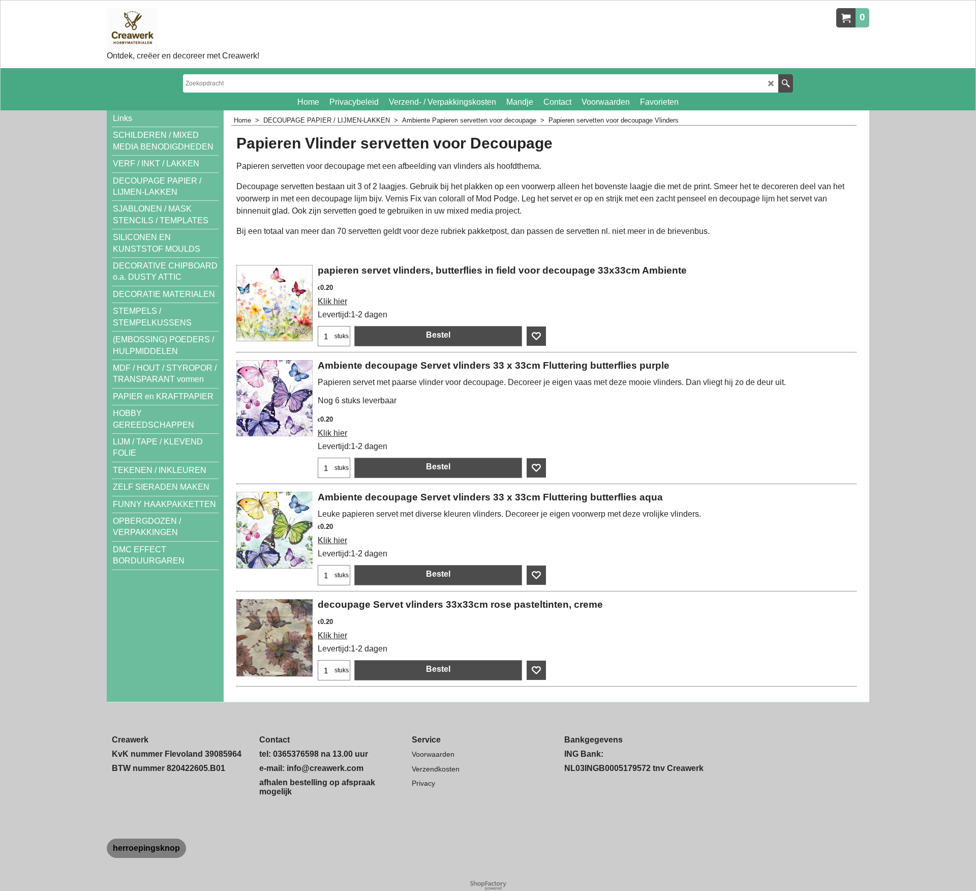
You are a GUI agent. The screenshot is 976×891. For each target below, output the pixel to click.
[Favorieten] (536, 336)
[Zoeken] (785, 83)
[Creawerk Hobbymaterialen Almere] (183, 28)
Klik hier (332, 301)
